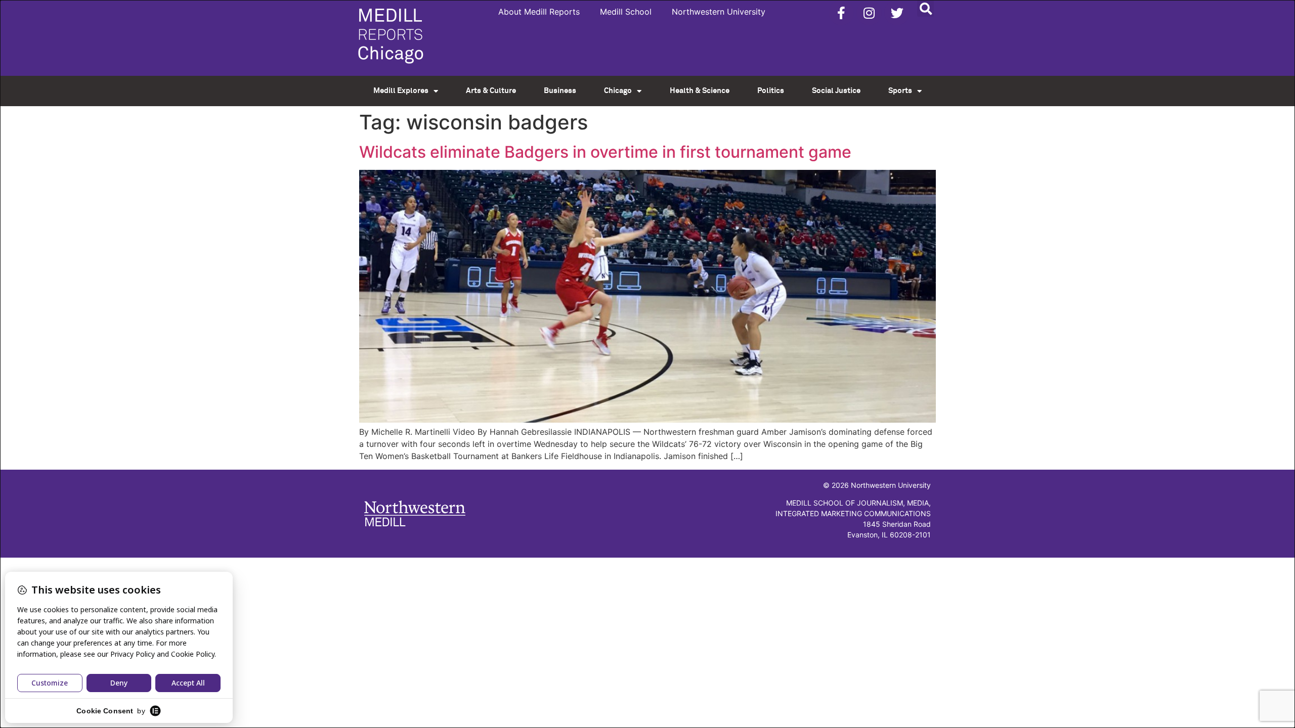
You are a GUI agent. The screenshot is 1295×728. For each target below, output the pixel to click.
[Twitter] (897, 12)
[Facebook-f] (841, 12)
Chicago (618, 91)
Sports (900, 91)
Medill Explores (400, 91)
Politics (770, 91)
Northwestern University (718, 12)
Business (560, 91)
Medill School (626, 12)
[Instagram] (869, 12)
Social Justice (836, 91)
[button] (925, 8)
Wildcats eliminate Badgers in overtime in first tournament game (605, 152)
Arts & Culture (491, 91)
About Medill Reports (539, 12)
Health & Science (699, 91)
